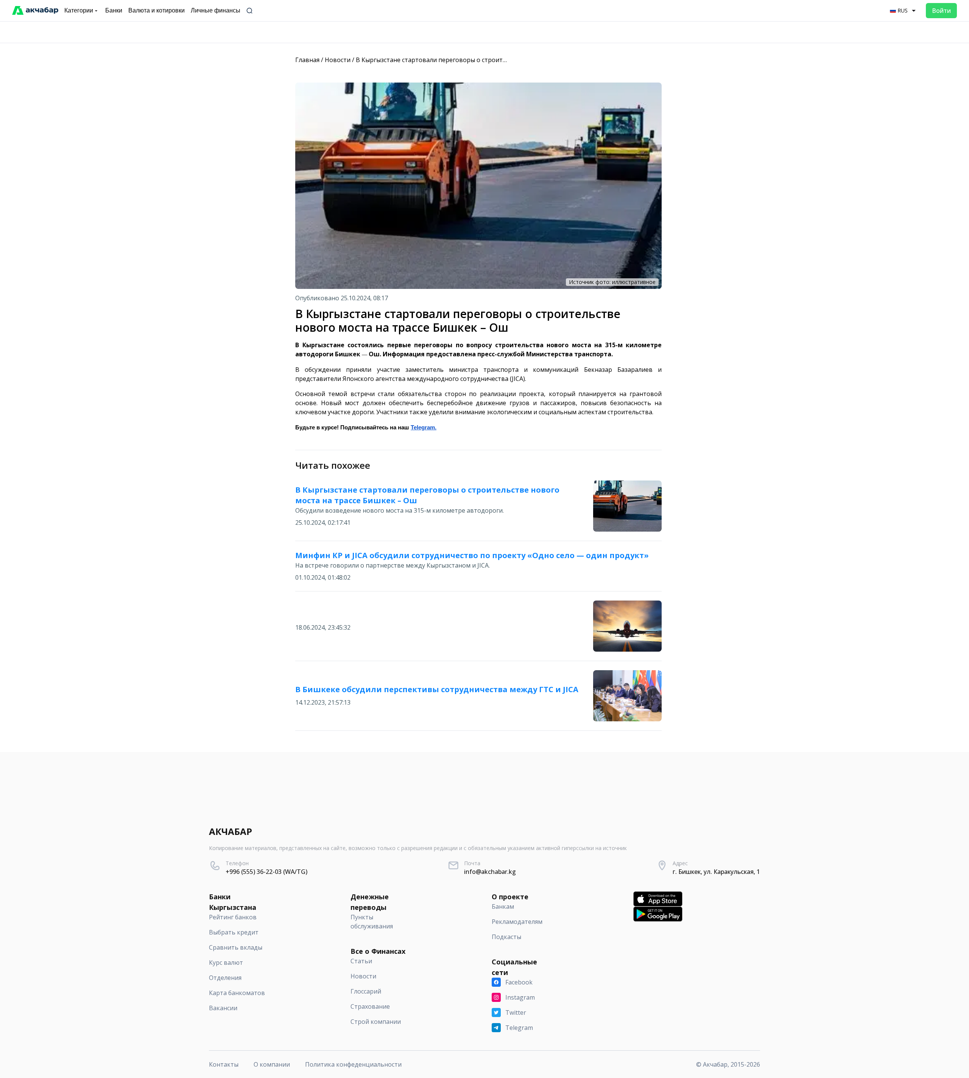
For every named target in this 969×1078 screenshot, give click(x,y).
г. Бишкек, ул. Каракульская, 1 (716, 871)
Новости (338, 60)
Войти (941, 10)
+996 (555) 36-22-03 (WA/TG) (266, 871)
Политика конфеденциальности (353, 1064)
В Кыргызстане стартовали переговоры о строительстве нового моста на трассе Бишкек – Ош (497, 60)
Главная (307, 60)
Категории (78, 10)
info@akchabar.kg (490, 871)
